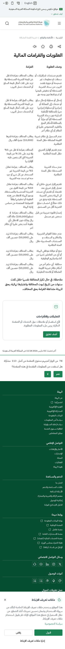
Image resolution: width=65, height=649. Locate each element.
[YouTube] (41, 564)
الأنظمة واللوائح (46, 37)
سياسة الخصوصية (53, 624)
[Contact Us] (18, 3)
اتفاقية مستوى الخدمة (53, 428)
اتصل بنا (59, 482)
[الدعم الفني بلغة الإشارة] (47, 580)
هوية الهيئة (57, 466)
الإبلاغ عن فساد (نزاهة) (52, 547)
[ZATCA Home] (34, 23)
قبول (48, 632)
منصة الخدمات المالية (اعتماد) (49, 538)
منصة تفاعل (57, 529)
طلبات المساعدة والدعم (52, 487)
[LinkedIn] (47, 564)
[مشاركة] (59, 46)
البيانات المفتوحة (55, 415)
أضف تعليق (51, 334)
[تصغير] (41, 580)
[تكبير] (34, 580)
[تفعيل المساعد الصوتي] (53, 580)
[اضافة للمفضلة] (43, 46)
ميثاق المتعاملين (55, 433)
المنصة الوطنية (56, 525)
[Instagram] (53, 564)
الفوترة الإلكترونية (55, 406)
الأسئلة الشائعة (56, 491)
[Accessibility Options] (6, 3)
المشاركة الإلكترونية (54, 411)
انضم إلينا (58, 402)
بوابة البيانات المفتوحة (53, 520)
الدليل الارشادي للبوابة (53, 504)
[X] (59, 564)
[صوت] (35, 46)
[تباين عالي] (59, 580)
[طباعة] (51, 46)
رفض (18, 632)
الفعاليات (58, 462)
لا (47, 374)
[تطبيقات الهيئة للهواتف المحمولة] (12, 3)
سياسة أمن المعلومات (53, 420)
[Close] (5, 599)
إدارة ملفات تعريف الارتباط (32, 641)
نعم (58, 374)
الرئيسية (59, 37)
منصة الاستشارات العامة (52, 534)
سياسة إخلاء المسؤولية (53, 424)
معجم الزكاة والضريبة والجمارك (49, 496)
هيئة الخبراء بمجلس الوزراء (51, 542)
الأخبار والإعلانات (55, 449)
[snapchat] (34, 564)
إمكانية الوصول (56, 500)
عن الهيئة (58, 398)
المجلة (59, 458)
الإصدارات (58, 453)
